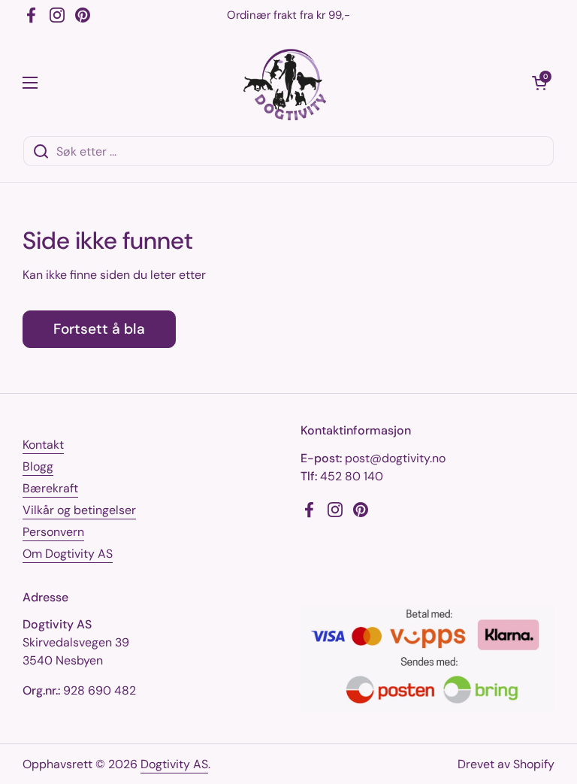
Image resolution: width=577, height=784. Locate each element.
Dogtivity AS (174, 764)
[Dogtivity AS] (284, 82)
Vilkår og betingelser (79, 510)
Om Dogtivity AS (68, 554)
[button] (539, 83)
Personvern (53, 532)
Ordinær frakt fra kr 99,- (288, 15)
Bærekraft (50, 488)
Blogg (38, 466)
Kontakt (43, 445)
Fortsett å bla (99, 328)
